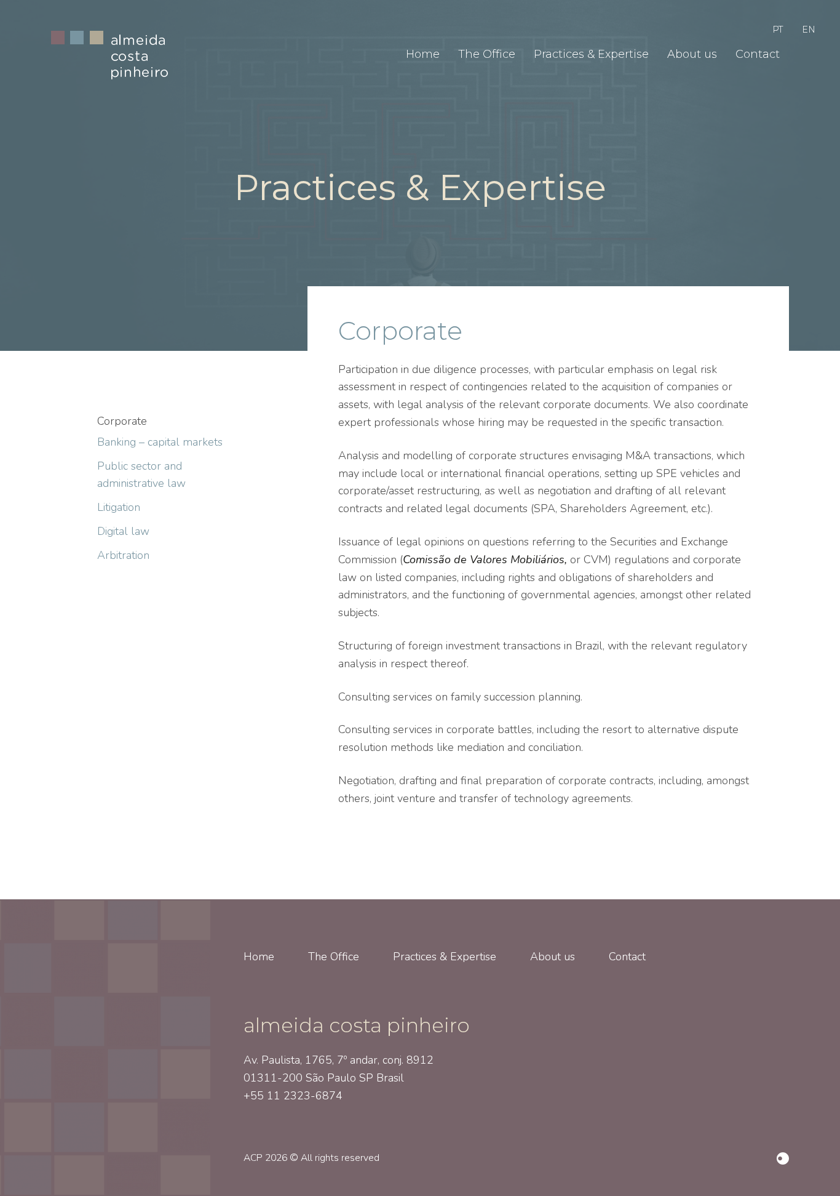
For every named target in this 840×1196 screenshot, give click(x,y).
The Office (486, 54)
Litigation (118, 507)
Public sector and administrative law (141, 475)
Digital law (123, 531)
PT (777, 29)
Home (423, 54)
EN (808, 29)
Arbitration (123, 555)
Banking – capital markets (160, 442)
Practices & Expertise (591, 54)
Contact (757, 54)
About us (692, 54)
